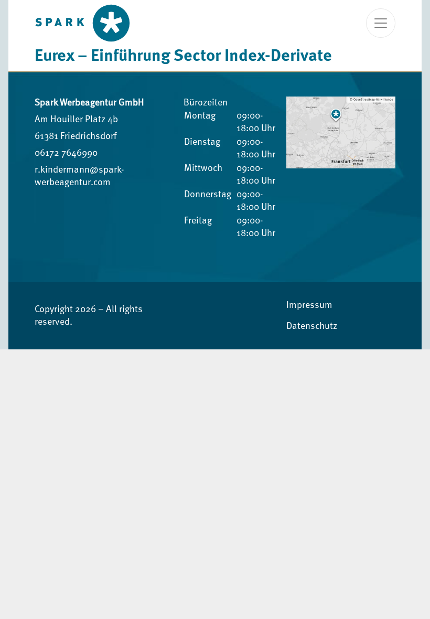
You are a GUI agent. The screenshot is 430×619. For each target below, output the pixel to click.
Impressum (309, 305)
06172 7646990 (66, 153)
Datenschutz (311, 326)
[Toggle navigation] (380, 23)
